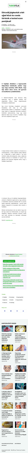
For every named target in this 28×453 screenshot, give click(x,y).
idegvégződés (19, 297)
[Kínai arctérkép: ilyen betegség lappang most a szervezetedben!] (7, 368)
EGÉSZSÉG (5, 25)
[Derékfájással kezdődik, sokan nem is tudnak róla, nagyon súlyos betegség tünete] (20, 386)
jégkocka (4, 299)
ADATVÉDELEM (18, 443)
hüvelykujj (11, 297)
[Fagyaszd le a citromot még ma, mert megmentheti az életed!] (7, 425)
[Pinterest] (17, 311)
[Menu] (25, 1)
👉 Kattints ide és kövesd (14, 255)
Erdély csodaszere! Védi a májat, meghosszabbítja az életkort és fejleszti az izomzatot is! (14, 270)
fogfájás (4, 297)
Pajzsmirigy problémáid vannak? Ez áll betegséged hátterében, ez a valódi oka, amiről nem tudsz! (13, 281)
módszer (4, 302)
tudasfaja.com (9, 220)
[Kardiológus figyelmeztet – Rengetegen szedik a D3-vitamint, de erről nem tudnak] (20, 405)
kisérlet (11, 299)
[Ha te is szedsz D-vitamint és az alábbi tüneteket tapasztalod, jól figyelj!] (20, 425)
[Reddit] (23, 311)
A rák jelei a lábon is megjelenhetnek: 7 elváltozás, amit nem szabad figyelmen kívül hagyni (7, 394)
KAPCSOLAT (4, 445)
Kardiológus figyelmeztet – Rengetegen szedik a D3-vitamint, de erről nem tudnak (20, 414)
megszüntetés (19, 299)
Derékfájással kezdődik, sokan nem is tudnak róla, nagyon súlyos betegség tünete (20, 394)
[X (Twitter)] (11, 311)
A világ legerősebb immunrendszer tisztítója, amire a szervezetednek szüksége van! (12, 275)
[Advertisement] (14, 67)
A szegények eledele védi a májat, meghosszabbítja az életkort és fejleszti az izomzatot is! (7, 414)
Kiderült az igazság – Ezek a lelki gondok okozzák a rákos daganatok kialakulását (7, 337)
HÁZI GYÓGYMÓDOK (11, 25)
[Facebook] (5, 311)
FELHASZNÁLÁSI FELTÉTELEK (7, 443)
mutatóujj (11, 302)
